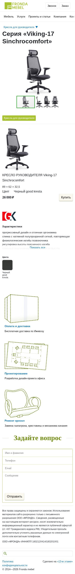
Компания (60, 16)
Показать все (37, 247)
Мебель (9, 16)
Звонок (52, 5)
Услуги (21, 16)
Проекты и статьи (39, 16)
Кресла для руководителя (19, 118)
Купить (66, 197)
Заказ (65, 5)
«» (65, 561)
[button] (69, 52)
